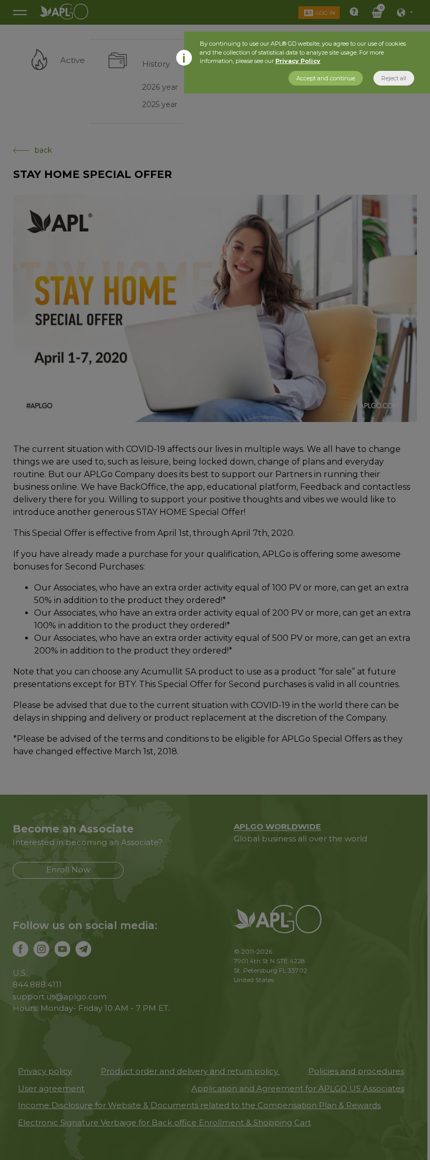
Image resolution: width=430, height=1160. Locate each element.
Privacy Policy (297, 61)
